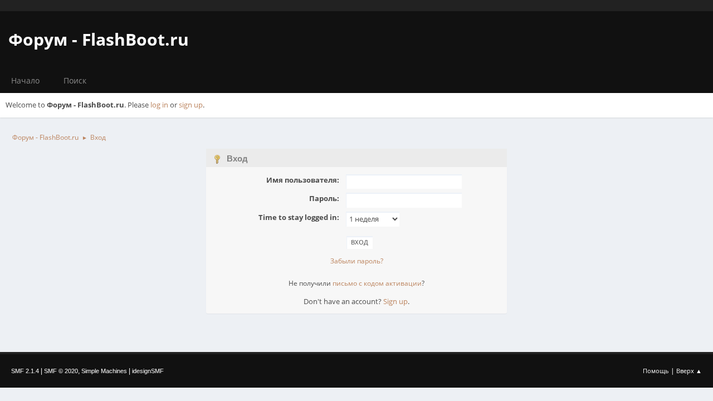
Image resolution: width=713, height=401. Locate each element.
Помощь (656, 370)
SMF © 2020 (61, 371)
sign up (191, 105)
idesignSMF (148, 371)
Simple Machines (104, 371)
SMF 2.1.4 (25, 371)
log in (159, 105)
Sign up (395, 301)
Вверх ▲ (689, 370)
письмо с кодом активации (377, 283)
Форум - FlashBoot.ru (98, 39)
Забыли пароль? (356, 261)
